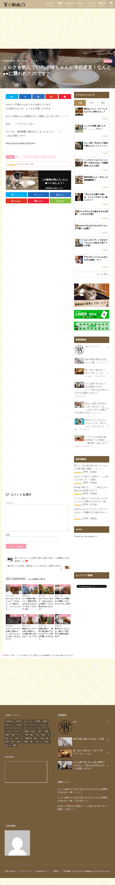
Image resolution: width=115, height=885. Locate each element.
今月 (91, 103)
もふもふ (43, 725)
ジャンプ (32, 728)
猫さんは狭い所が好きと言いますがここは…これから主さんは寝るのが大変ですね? (90, 408)
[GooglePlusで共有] (51, 96)
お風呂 (44, 721)
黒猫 (14, 745)
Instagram (9, 721)
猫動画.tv (89, 871)
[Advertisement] (57, 28)
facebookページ (42, 871)
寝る (37, 157)
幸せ (37, 735)
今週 (80, 103)
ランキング (50, 4)
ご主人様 (18, 725)
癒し (36, 738)
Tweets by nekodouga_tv (85, 536)
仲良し (33, 731)
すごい (26, 725)
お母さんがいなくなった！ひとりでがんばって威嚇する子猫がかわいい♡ (91, 512)
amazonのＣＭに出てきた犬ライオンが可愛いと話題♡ (91, 227)
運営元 (56, 871)
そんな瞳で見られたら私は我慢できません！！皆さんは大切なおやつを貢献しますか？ (90, 389)
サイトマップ (25, 871)
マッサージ (17, 731)
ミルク (20, 157)
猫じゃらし (9, 738)
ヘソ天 (8, 731)
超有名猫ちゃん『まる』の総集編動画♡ (96, 178)
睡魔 (45, 157)
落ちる (19, 742)
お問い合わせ (10, 871)
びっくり (34, 725)
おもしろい (69, 4)
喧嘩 (7, 735)
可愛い (60, 4)
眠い (48, 738)
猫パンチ (19, 738)
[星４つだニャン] (13, 165)
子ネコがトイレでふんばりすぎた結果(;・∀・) (96, 258)
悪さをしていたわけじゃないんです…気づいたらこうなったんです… (90, 425)
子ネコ (19, 735)
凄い (40, 731)
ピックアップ (44, 728)
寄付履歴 (67, 871)
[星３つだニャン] (11, 165)
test (92, 346)
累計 (103, 103)
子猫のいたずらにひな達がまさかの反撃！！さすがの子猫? (91, 212)
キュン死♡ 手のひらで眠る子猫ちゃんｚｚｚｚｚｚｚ (96, 144)
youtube (18, 721)
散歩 (43, 735)
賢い (32, 742)
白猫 (42, 738)
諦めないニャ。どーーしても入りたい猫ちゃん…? (96, 110)
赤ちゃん (39, 742)
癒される (102, 4)
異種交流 (28, 738)
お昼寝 (37, 721)
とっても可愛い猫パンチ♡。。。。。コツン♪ (95, 127)
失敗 (13, 735)
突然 (53, 157)
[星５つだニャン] (14, 165)
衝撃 (26, 742)
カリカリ (18, 728)
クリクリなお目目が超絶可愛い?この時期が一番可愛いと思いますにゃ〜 (90, 442)
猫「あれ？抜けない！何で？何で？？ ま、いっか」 (95, 373)
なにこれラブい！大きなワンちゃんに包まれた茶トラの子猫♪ (96, 243)
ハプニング (91, 4)
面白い (47, 742)
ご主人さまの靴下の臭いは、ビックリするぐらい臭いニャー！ (96, 197)
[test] (17, 843)
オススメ (80, 4)
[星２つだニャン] (9, 165)
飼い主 (8, 745)
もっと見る (102, 274)
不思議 (26, 731)
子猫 (29, 157)
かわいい (8, 725)
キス (25, 728)
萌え (13, 742)
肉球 (7, 742)
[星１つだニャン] (8, 165)
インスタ (8, 728)
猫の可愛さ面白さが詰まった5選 (95, 361)
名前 (8, 535)
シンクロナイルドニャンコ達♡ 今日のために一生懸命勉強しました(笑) (96, 163)
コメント (10, 503)
